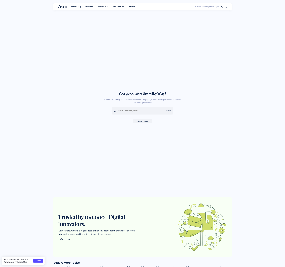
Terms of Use (22, 262)
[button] (38, 261)
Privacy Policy (9, 262)
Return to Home (142, 121)
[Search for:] (140, 111)
